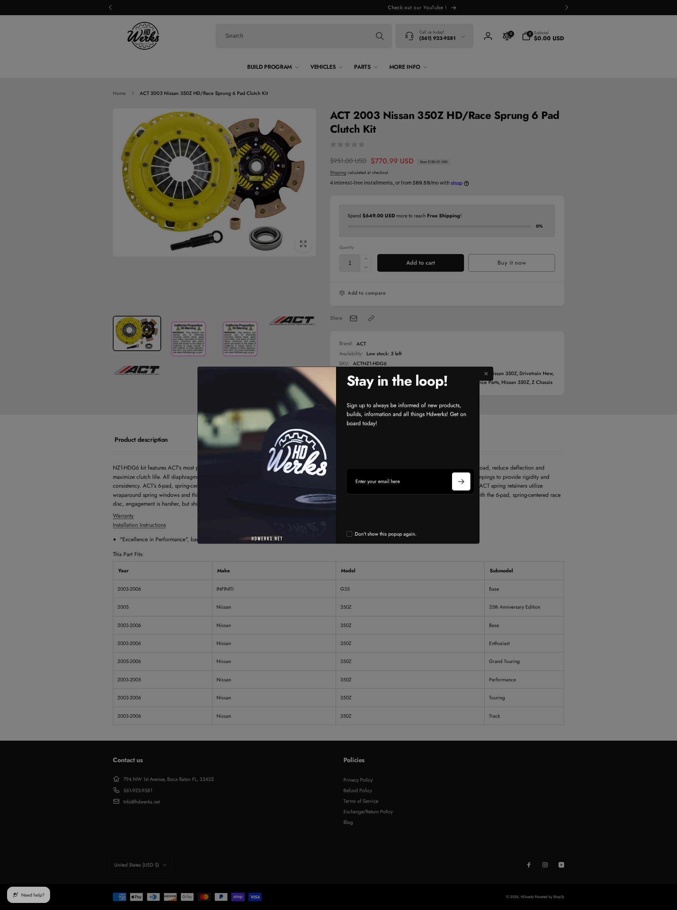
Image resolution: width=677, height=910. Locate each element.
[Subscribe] (461, 481)
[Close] (486, 374)
